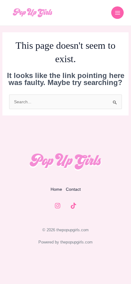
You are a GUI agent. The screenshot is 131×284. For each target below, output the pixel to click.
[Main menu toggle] (117, 12)
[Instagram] (58, 206)
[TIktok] (73, 206)
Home (56, 189)
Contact (73, 189)
